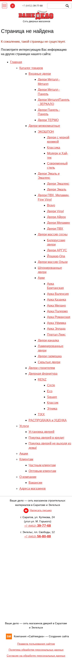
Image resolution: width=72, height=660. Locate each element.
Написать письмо (41, 510)
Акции (23, 453)
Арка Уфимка (56, 323)
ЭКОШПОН (46, 131)
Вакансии (35, 482)
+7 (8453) (37, 536)
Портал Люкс (56, 334)
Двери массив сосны (53, 234)
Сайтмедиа (36, 636)
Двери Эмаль (56, 189)
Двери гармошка (50, 356)
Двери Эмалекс (58, 183)
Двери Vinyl (55, 211)
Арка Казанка (56, 299)
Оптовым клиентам (42, 471)
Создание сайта (59, 636)
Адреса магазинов (32, 488)
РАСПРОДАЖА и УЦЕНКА (48, 420)
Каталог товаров (31, 68)
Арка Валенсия (58, 293)
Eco (49, 391)
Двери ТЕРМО (48, 120)
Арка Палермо (57, 311)
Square (52, 397)
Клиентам (26, 459)
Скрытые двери (49, 362)
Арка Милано (56, 305)
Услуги (24, 426)
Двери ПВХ (55, 228)
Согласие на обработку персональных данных (36, 655)
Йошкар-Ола (56, 256)
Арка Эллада (56, 328)
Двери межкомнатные (44, 125)
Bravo (51, 205)
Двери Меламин (58, 222)
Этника (52, 408)
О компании (27, 477)
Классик (52, 402)
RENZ (42, 379)
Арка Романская (58, 317)
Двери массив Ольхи (53, 262)
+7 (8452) (37, 525)
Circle (51, 385)
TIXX (41, 414)
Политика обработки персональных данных (36, 649)
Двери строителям (42, 367)
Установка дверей (41, 431)
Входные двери (40, 73)
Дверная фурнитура (43, 373)
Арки (41, 277)
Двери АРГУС (57, 250)
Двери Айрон (56, 217)
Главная (16, 62)
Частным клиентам (42, 465)
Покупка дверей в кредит (46, 437)
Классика (53, 147)
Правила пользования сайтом (36, 643)
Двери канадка (48, 340)
